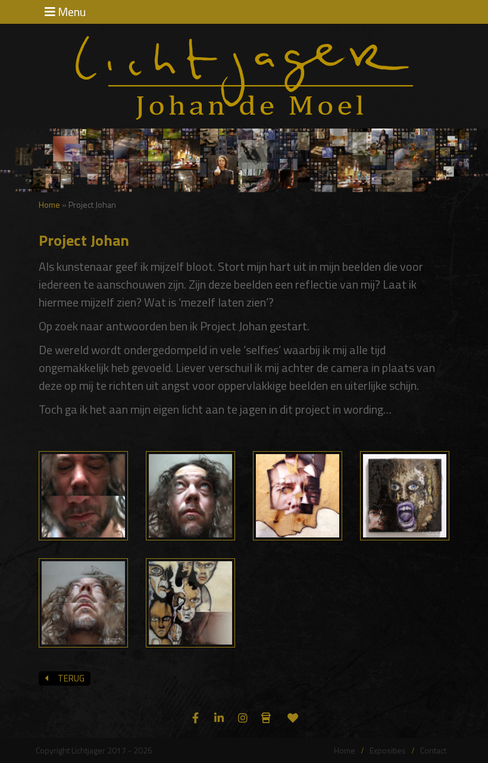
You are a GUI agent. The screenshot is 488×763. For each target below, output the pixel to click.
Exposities (388, 750)
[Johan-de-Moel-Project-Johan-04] (404, 494)
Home (49, 204)
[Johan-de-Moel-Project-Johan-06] (190, 601)
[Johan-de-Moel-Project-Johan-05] (83, 601)
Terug (69, 678)
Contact (433, 750)
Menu (70, 12)
